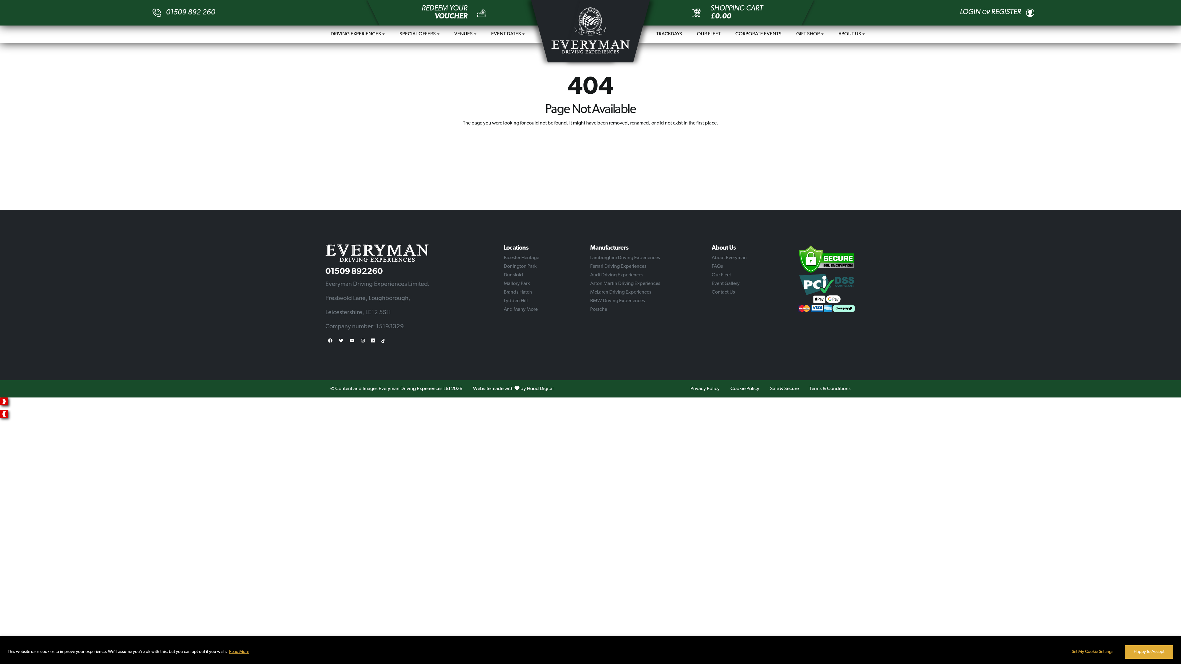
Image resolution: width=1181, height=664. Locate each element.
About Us (849, 34)
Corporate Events (758, 34)
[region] (590, 650)
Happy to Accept (1149, 652)
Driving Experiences (356, 34)
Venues (463, 34)
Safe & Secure (784, 388)
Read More (239, 652)
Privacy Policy (705, 388)
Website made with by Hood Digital (513, 388)
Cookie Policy (744, 388)
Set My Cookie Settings (1092, 652)
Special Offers (418, 34)
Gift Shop (808, 34)
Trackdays (669, 34)
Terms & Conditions (830, 388)
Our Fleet (709, 34)
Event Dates (506, 34)
